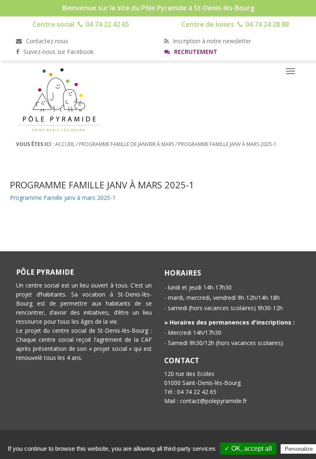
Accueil (65, 144)
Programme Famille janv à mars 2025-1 (63, 198)
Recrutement (194, 52)
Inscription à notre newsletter (211, 41)
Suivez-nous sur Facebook (57, 52)
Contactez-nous (46, 41)
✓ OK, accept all (248, 448)
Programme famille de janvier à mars (126, 144)
